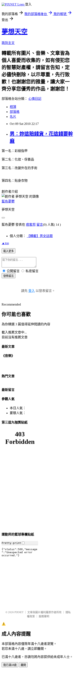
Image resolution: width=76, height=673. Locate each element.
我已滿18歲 (10, 664)
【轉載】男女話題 (40, 236)
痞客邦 (31, 224)
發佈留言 (8, 275)
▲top (5, 243)
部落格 (14, 111)
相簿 (13, 107)
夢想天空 (15, 31)
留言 (39, 224)
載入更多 (8, 251)
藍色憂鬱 (8, 201)
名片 (13, 116)
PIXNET (19, 612)
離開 (23, 664)
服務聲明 (44, 616)
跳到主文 (8, 43)
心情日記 (34, 98)
